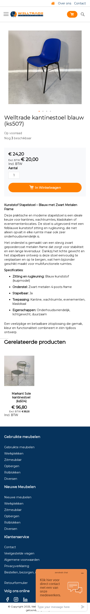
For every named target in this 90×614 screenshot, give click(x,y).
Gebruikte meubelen (19, 447)
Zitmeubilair (13, 460)
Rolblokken (12, 472)
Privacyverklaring (16, 566)
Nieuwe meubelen (17, 497)
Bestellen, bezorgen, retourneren (28, 572)
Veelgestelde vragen (19, 553)
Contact (80, 3)
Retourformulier (16, 583)
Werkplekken (13, 453)
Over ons (64, 3)
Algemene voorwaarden (22, 560)
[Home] (53, 3)
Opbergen (11, 466)
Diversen (10, 479)
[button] (39, 111)
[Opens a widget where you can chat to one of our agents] (61, 590)
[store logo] (26, 14)
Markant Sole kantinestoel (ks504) (21, 397)
